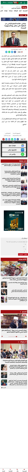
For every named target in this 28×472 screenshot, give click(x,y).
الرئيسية (25, 10)
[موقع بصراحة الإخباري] (25, 15)
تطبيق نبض (12, 150)
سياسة (11, 10)
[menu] (2, 7)
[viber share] (6, 52)
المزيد (4, 387)
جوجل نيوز (12, 145)
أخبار (20, 10)
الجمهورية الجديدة (16, 133)
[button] (26, 336)
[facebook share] (15, 52)
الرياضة (16, 10)
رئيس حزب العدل (7, 135)
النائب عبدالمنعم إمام (17, 135)
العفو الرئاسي (7, 133)
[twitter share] (12, 52)
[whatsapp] (3, 139)
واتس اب (12, 154)
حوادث (6, 10)
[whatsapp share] (9, 52)
